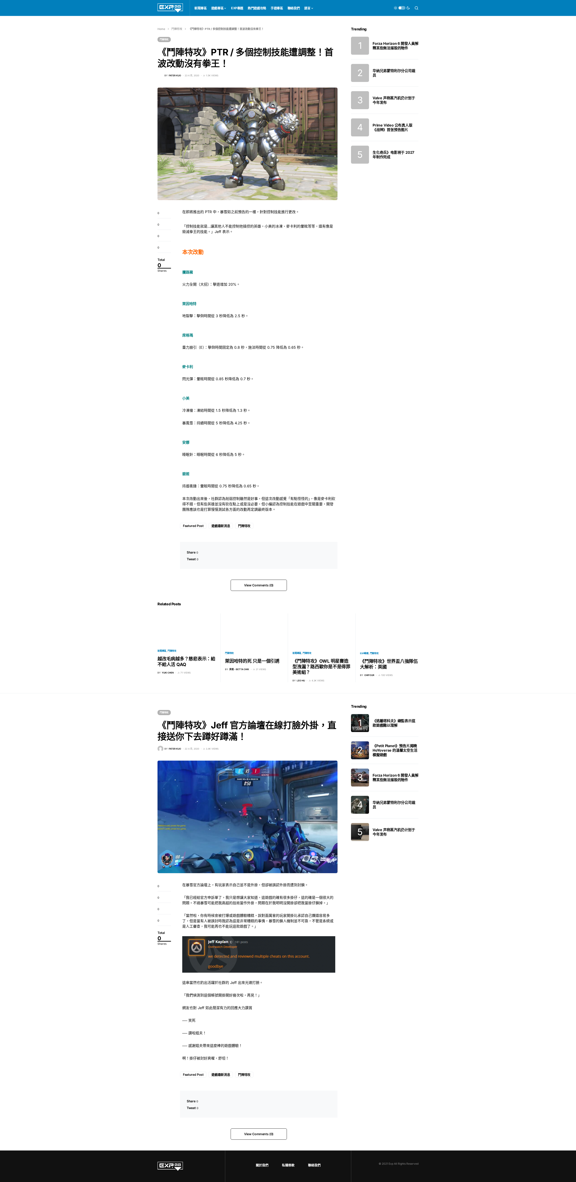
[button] (402, 7)
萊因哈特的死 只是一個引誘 (252, 661)
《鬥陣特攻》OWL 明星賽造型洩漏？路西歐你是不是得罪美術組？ (321, 666)
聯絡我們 (314, 1165)
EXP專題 (364, 653)
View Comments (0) (258, 585)
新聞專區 (162, 650)
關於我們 (262, 1165)
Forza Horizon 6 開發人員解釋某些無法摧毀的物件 (395, 45)
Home (161, 29)
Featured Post (193, 526)
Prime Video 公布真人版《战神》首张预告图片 (392, 127)
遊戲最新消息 (221, 526)
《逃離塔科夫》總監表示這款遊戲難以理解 (394, 723)
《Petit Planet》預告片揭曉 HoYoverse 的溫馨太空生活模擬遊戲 (395, 750)
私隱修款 (288, 1165)
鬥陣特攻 (176, 29)
